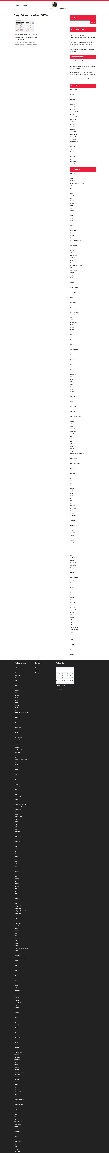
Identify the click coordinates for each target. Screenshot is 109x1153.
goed (71, 317)
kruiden (71, 426)
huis (71, 357)
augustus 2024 (73, 149)
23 (57, 680)
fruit (71, 295)
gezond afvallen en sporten (77, 310)
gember (72, 305)
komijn (71, 404)
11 (62, 675)
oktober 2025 (73, 114)
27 (67, 680)
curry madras (73, 245)
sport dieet (72, 543)
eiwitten (72, 272)
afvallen (72, 178)
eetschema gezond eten (76, 265)
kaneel (71, 364)
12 (64, 675)
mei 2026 (72, 97)
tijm (71, 550)
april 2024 (72, 159)
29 (72, 680)
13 (67, 675)
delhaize (72, 250)
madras (72, 448)
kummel (72, 434)
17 (59, 678)
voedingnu (72, 602)
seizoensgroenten (74, 525)
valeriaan (72, 560)
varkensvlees (73, 565)
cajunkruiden (73, 230)
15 (72, 675)
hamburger (72, 337)
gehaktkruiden (73, 302)
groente (72, 327)
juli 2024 (72, 151)
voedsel (72, 612)
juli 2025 (72, 122)
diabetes (72, 253)
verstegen (72, 580)
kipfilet (71, 394)
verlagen (72, 575)
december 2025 (74, 109)
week (71, 624)
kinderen (72, 384)
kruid (71, 424)
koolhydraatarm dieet (75, 416)
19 (64, 678)
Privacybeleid (38, 673)
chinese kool (73, 238)
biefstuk (72, 210)
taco (71, 545)
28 (70, 680)
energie (71, 275)
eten (71, 280)
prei (71, 500)
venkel (71, 570)
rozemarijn (72, 520)
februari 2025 (73, 134)
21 (70, 678)
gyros (71, 332)
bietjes (71, 213)
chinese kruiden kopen (75, 240)
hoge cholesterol (74, 349)
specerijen (72, 535)
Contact (25, 5)
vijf (70, 592)
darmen (72, 248)
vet (70, 582)
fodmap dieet (73, 292)
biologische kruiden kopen (76, 218)
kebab (71, 372)
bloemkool (72, 223)
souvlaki (72, 530)
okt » (60, 689)
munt (71, 476)
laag (71, 439)
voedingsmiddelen (74, 605)
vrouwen (72, 617)
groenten (72, 329)
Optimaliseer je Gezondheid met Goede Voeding (82, 42)
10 (59, 675)
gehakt (71, 300)
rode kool (72, 518)
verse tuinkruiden (74, 577)
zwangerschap (73, 657)
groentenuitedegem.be (57, 8)
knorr (71, 399)
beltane (72, 205)
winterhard (72, 637)
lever (71, 444)
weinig (71, 632)
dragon (71, 260)
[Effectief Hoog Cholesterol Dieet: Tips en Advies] (25, 26)
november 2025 (74, 112)
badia (71, 193)
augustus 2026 (73, 89)
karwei (71, 367)
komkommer (73, 406)
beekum (72, 203)
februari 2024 (73, 164)
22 (72, 678)
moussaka (72, 473)
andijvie (72, 186)
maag (71, 446)
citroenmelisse (73, 243)
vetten (71, 587)
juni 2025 (72, 124)
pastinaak (72, 496)
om (70, 486)
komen (71, 401)
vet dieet (72, 585)
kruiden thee (73, 429)
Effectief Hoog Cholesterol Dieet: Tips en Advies (26, 39)
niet (71, 481)
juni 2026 (72, 94)
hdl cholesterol (73, 342)
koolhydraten (73, 419)
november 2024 (74, 141)
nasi (71, 478)
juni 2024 (72, 154)
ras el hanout (73, 508)
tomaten (72, 553)
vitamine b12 (73, 597)
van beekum (73, 563)
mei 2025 (72, 127)
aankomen (72, 173)
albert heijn (72, 181)
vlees (71, 600)
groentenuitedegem (21, 35)
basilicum (72, 201)
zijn (70, 649)
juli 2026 (72, 92)
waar (71, 619)
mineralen (72, 468)
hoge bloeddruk (74, 347)
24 (59, 680)
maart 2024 (73, 161)
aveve (71, 191)
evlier (71, 285)
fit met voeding (74, 287)
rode (71, 510)
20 (67, 678)
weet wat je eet (74, 627)
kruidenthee (73, 431)
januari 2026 (73, 107)
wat (71, 622)
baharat (72, 196)
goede (71, 320)
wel (70, 634)
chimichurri (72, 235)
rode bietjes (73, 515)
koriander (72, 421)
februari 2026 (73, 104)
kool (71, 409)
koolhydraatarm (74, 414)
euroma (72, 282)
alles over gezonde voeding (77, 183)
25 (62, 680)
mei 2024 (72, 156)
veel (71, 567)
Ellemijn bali (73, 66)
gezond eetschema (74, 312)
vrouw (71, 615)
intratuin (72, 359)
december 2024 (74, 139)
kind (71, 381)
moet (71, 471)
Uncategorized (73, 558)
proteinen (72, 505)
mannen (72, 456)
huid (71, 354)
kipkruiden (72, 396)
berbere (72, 208)
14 (70, 675)
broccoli (72, 225)
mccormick (72, 461)
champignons (73, 233)
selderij (71, 528)
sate (71, 523)
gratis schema (73, 322)
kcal (71, 369)
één (70, 262)
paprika (72, 491)
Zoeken (74, 17)
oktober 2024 (73, 144)
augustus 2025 (73, 119)
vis (70, 595)
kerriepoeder (73, 374)
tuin (71, 555)
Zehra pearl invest (74, 78)
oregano (72, 488)
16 (56, 678)
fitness (71, 290)
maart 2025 (73, 132)
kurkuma (72, 436)
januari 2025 (73, 137)
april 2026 (72, 99)
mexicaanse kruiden (75, 463)
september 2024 (74, 146)
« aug (57, 689)
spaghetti (72, 533)
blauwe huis (73, 220)
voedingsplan (73, 607)
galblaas (72, 297)
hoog (71, 352)
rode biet (72, 513)
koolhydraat (73, 411)
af (70, 176)
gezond (71, 307)
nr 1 (70, 483)
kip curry (72, 389)
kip (70, 386)
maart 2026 (73, 102)
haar (71, 334)
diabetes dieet (73, 255)
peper (71, 498)
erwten (71, 277)
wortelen (72, 644)
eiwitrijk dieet (73, 270)
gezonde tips (73, 315)
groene (71, 324)
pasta (71, 493)
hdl (70, 339)
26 (65, 680)
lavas (71, 441)
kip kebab (72, 391)
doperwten (72, 258)
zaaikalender (73, 647)
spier (71, 538)
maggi (71, 451)
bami (71, 198)
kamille (71, 362)
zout (71, 652)
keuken (71, 379)
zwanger (72, 654)
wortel (71, 642)
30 (57, 682)
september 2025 (74, 117)
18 (62, 678)
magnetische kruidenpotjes (77, 453)
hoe (71, 344)
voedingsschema (74, 610)
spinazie (72, 540)
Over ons (17, 5)
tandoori (72, 548)
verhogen (72, 572)
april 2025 (72, 129)
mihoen (71, 466)
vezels (71, 590)
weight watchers (74, 629)
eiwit (71, 267)
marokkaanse (73, 458)
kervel (71, 377)
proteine (72, 503)
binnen (71, 215)
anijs (71, 188)
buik (71, 228)
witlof (71, 639)
